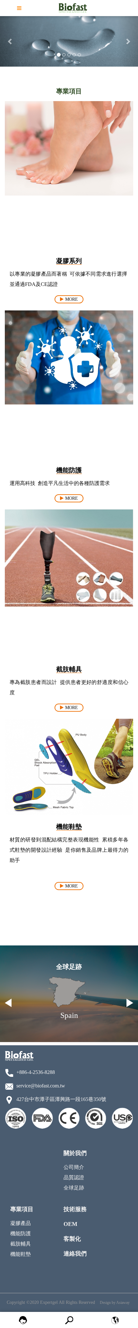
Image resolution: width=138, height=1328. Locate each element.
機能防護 (20, 1233)
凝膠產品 (20, 1223)
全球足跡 (74, 1187)
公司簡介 (74, 1167)
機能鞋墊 (20, 1254)
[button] (10, 41)
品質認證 (74, 1177)
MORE (71, 299)
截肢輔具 (20, 1244)
